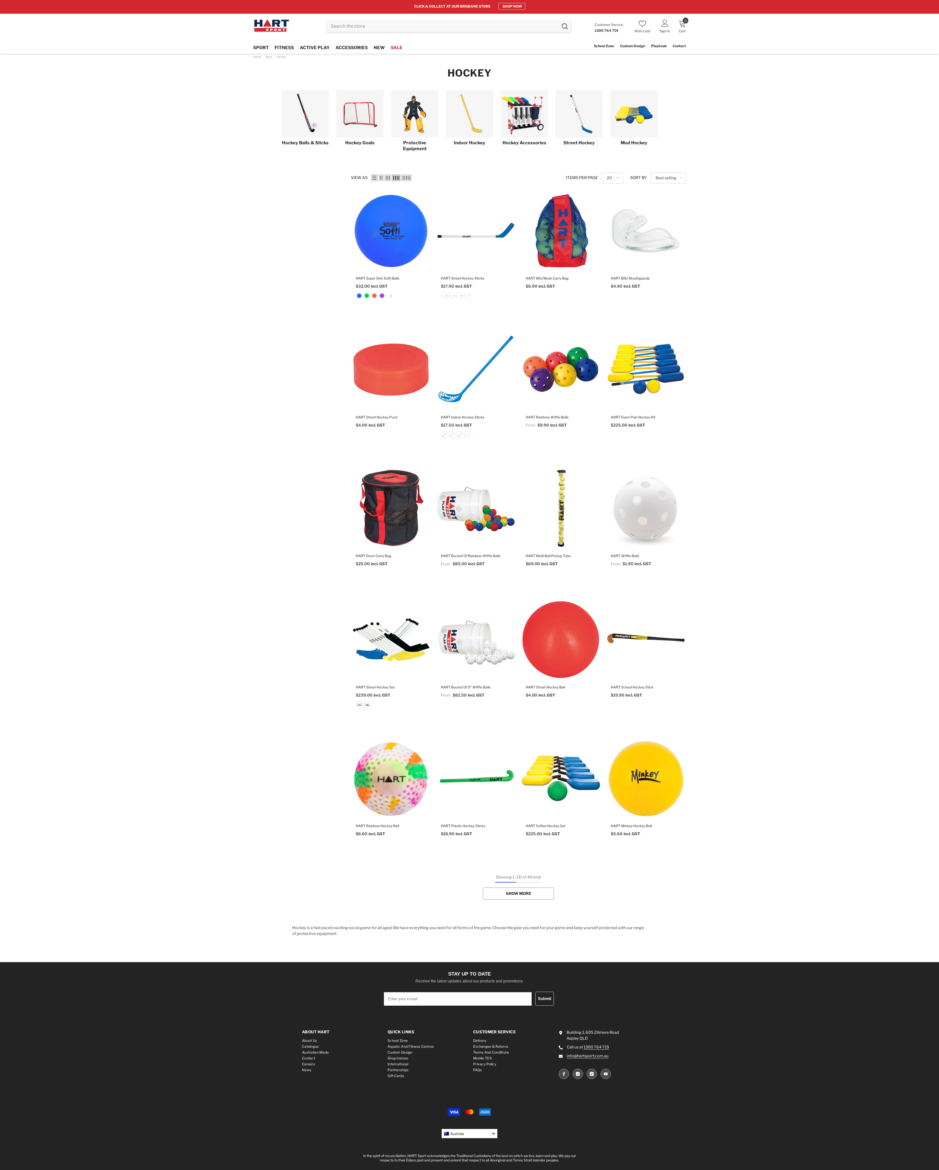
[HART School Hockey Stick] (646, 639)
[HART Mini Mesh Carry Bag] (561, 231)
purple (382, 295)
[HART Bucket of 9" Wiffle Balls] (476, 639)
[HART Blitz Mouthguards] (646, 231)
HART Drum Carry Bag (373, 556)
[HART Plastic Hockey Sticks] (476, 778)
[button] (374, 178)
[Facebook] (564, 1074)
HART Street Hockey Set (375, 687)
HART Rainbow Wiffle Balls (547, 417)
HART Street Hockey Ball (545, 687)
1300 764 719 (596, 1047)
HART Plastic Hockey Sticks (463, 826)
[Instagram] (578, 1074)
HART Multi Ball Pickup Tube (548, 556)
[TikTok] (592, 1074)
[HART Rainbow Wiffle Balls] (561, 369)
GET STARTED (510, 6)
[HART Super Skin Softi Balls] (391, 231)
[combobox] (442, 26)
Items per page (582, 177)
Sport (268, 57)
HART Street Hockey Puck (377, 417)
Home (257, 57)
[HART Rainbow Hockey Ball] (391, 778)
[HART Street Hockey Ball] (561, 639)
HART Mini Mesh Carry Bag (547, 278)
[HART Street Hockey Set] (391, 639)
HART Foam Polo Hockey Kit (633, 417)
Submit (544, 999)
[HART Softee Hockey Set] (561, 778)
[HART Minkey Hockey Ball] (646, 778)
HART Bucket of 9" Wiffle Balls (466, 687)
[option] (469, 6)
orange (374, 295)
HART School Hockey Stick (632, 687)
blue (359, 295)
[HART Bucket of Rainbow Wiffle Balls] (476, 508)
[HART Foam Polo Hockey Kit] (646, 369)
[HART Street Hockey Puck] (391, 369)
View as (359, 177)
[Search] (448, 26)
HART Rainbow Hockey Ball (377, 826)
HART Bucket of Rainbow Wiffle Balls (471, 556)
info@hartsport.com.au (587, 1056)
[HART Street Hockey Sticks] (476, 231)
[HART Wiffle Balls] (646, 508)
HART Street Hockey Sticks (462, 278)
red (459, 295)
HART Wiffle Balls (625, 556)
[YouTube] (606, 1074)
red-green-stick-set (367, 704)
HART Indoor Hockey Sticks (462, 417)
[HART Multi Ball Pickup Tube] (561, 508)
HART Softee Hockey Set (545, 826)
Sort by (638, 177)
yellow (467, 295)
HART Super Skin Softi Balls (377, 278)
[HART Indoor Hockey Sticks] (476, 369)
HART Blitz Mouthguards (630, 278)
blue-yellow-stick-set (359, 704)
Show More (518, 893)
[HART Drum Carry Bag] (391, 508)
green (367, 295)
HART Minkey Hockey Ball (631, 826)
